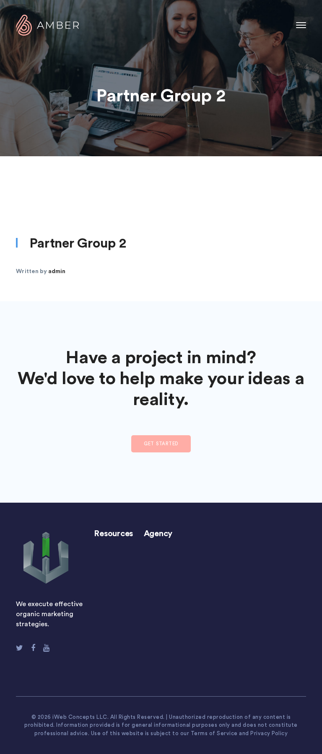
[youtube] (46, 648)
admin (56, 271)
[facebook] (33, 648)
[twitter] (19, 648)
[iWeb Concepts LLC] (47, 24)
